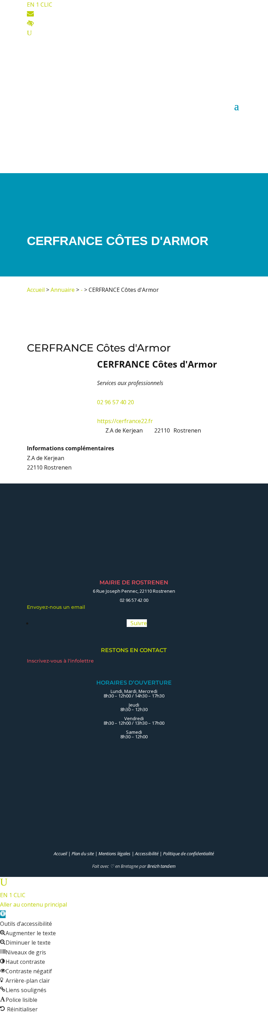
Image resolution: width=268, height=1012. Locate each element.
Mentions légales (114, 853)
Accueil (36, 290)
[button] (3, 914)
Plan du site (83, 853)
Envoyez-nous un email (58, 607)
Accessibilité (146, 853)
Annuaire (63, 290)
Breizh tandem (161, 866)
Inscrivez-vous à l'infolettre (61, 661)
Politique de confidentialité (188, 853)
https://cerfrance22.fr (125, 421)
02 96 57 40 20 (115, 402)
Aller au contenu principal (33, 904)
